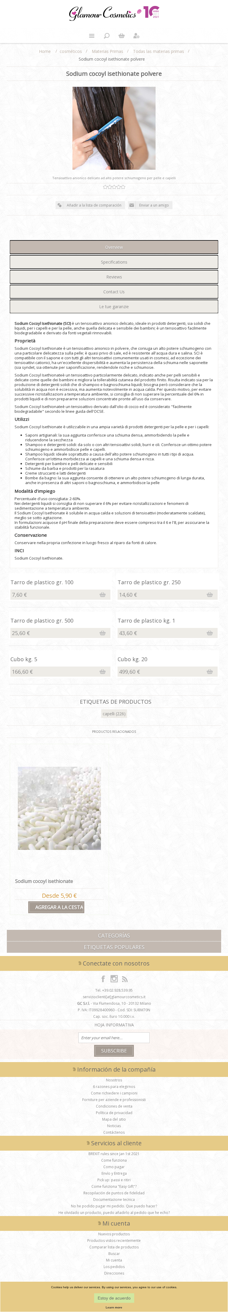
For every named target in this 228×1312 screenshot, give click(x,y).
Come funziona (114, 1160)
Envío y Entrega (114, 1173)
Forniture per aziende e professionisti (114, 1099)
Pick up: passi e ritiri (114, 1179)
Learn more (114, 1307)
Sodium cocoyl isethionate (44, 881)
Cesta (121, 35)
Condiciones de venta (114, 1106)
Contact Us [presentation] (114, 291)
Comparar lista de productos (114, 1247)
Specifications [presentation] (114, 262)
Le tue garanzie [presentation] (114, 306)
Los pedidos (114, 1266)
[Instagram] (114, 978)
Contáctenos (114, 1132)
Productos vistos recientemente (114, 1240)
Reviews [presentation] (114, 277)
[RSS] (125, 978)
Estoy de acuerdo (114, 1298)
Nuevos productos (114, 1234)
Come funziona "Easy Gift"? (114, 1186)
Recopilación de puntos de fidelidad (114, 1193)
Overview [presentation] (114, 247)
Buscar (114, 1253)
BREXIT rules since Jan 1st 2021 (114, 1153)
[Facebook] (103, 978)
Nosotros (114, 1080)
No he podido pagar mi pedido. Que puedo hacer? (114, 1206)
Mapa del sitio (114, 1119)
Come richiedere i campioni (114, 1093)
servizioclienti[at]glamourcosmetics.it (114, 996)
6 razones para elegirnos (114, 1086)
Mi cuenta (114, 1260)
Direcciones (114, 1273)
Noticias (114, 1125)
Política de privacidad (114, 1112)
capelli (109, 713)
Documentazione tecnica (114, 1199)
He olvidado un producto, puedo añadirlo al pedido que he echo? (114, 1212)
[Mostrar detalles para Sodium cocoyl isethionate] (59, 808)
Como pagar (114, 1166)
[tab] (114, 247)
